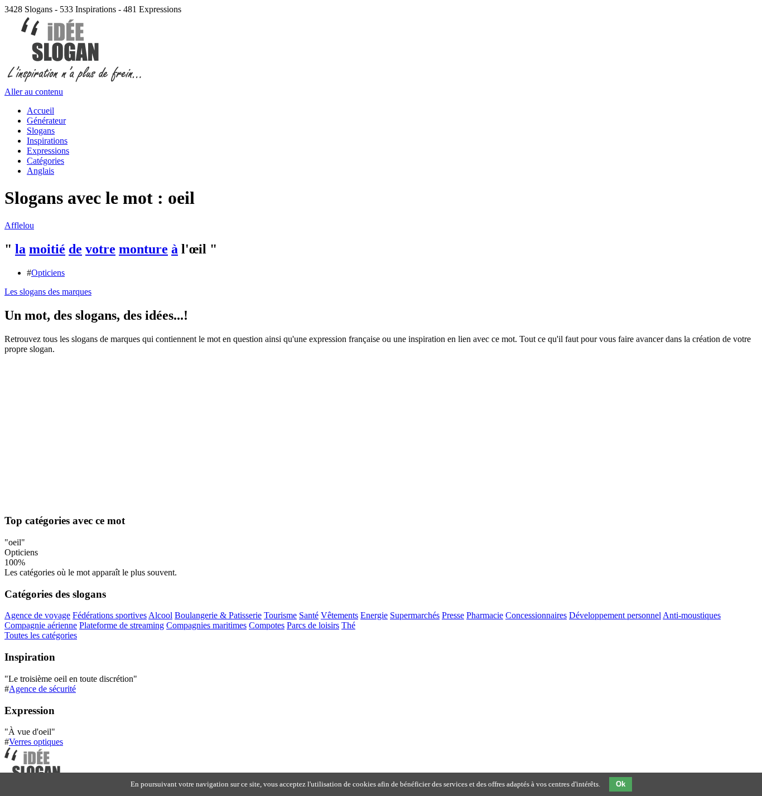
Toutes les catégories (40, 635)
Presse (453, 615)
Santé (309, 615)
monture (143, 249)
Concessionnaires (536, 615)
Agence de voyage (37, 615)
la (20, 249)
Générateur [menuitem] (46, 120)
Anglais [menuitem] (40, 170)
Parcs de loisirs (313, 625)
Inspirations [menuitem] (47, 140)
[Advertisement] (381, 432)
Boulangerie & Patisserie (218, 615)
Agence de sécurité (42, 689)
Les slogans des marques (47, 291)
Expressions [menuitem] (48, 150)
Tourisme (280, 615)
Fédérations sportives (110, 615)
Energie (374, 615)
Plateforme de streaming (121, 625)
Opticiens (48, 272)
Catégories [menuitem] (45, 160)
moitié (47, 249)
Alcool (160, 615)
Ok (620, 784)
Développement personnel (615, 615)
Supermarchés (415, 615)
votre (100, 249)
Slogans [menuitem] (41, 130)
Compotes (266, 625)
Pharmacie (484, 615)
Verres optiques (36, 741)
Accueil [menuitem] (40, 110)
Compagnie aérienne (40, 625)
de (75, 249)
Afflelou (19, 225)
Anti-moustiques (692, 615)
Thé (348, 625)
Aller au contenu (33, 91)
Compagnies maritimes (206, 625)
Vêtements (339, 615)
